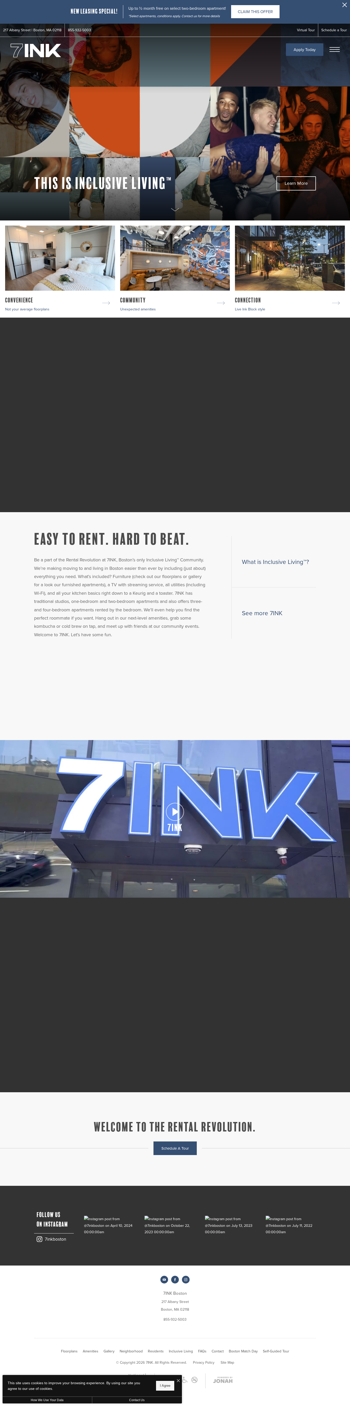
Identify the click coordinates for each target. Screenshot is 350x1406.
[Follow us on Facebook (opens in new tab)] (175, 1279)
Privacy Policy (203, 1362)
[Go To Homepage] (35, 50)
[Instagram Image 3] (230, 1225)
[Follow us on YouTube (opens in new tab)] (164, 1279)
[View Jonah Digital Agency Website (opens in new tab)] (223, 1381)
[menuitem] (69, 1351)
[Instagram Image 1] (109, 1225)
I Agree (165, 1386)
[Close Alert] (344, 6)
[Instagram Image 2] (170, 1225)
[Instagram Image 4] (291, 1225)
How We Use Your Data (47, 1400)
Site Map (227, 1362)
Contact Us (137, 1400)
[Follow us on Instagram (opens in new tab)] (186, 1279)
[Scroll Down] (175, 209)
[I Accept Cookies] (178, 1380)
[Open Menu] (335, 49)
